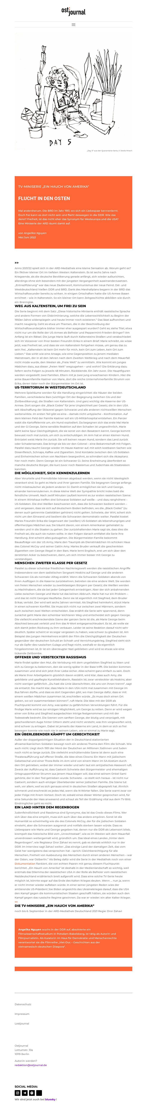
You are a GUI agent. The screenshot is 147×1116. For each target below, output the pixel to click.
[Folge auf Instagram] (17, 1093)
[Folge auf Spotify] (32, 1093)
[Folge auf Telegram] (25, 1093)
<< (16, 901)
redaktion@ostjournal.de (31, 1065)
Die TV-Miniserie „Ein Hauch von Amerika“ (54, 906)
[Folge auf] (39, 1093)
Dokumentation (25, 863)
